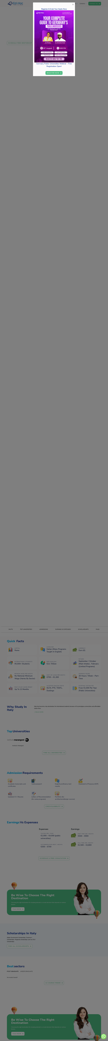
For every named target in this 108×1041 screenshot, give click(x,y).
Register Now (53, 73)
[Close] (73, 4)
